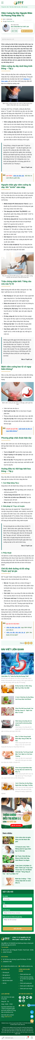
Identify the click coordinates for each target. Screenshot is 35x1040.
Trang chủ (3, 7)
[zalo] (23, 997)
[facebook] (20, 997)
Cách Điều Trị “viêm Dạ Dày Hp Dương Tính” (15, 676)
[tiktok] (20, 1001)
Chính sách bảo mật (25, 974)
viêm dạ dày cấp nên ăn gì (15, 632)
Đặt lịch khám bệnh (8, 980)
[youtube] (27, 997)
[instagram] (30, 997)
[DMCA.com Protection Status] (22, 1005)
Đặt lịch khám (28, 31)
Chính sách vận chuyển (26, 988)
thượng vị (26, 79)
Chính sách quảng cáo (26, 983)
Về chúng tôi (6, 972)
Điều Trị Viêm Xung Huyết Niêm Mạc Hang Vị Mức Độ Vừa (23, 738)
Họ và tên (5, 896)
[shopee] (23, 1001)
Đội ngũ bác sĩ (6, 975)
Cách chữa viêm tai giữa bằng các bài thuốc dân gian (23, 839)
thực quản (4, 81)
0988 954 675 (8, 1016)
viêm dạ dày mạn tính (13, 627)
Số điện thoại (6, 910)
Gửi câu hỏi (17, 928)
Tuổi (4, 903)
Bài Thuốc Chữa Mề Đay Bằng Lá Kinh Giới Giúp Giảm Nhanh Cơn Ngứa (22, 858)
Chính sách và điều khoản (26, 986)
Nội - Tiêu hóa (10, 7)
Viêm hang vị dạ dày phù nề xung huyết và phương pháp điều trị (23, 723)
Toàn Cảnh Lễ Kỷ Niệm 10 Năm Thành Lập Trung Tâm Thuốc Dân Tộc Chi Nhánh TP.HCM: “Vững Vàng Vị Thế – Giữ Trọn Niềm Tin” (17, 870)
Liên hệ (4, 983)
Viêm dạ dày (24, 7)
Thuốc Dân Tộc (10, 21)
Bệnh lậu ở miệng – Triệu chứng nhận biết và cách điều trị (23, 881)
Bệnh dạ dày (17, 7)
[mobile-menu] (2, 3)
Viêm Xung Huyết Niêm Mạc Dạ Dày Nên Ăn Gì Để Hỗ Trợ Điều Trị (23, 770)
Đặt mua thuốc (6, 978)
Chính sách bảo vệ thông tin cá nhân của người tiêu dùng (27, 978)
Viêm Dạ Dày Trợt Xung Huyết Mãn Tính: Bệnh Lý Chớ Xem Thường (24, 754)
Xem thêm (14, 31)
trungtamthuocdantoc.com (10, 966)
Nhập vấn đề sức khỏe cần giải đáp (12, 917)
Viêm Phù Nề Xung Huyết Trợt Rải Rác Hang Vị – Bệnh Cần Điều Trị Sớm (24, 710)
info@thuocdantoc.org (26, 966)
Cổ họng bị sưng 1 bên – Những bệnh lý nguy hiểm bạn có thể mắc (23, 849)
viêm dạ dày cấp (18, 175)
